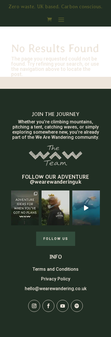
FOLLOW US (55, 239)
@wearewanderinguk (55, 181)
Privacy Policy (55, 279)
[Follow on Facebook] (48, 306)
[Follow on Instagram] (34, 306)
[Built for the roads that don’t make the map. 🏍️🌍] (55, 207)
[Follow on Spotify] (77, 306)
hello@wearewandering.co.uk (56, 288)
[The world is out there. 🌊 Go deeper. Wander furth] (86, 207)
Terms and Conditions (55, 269)
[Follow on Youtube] (63, 306)
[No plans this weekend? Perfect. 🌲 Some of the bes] (25, 207)
